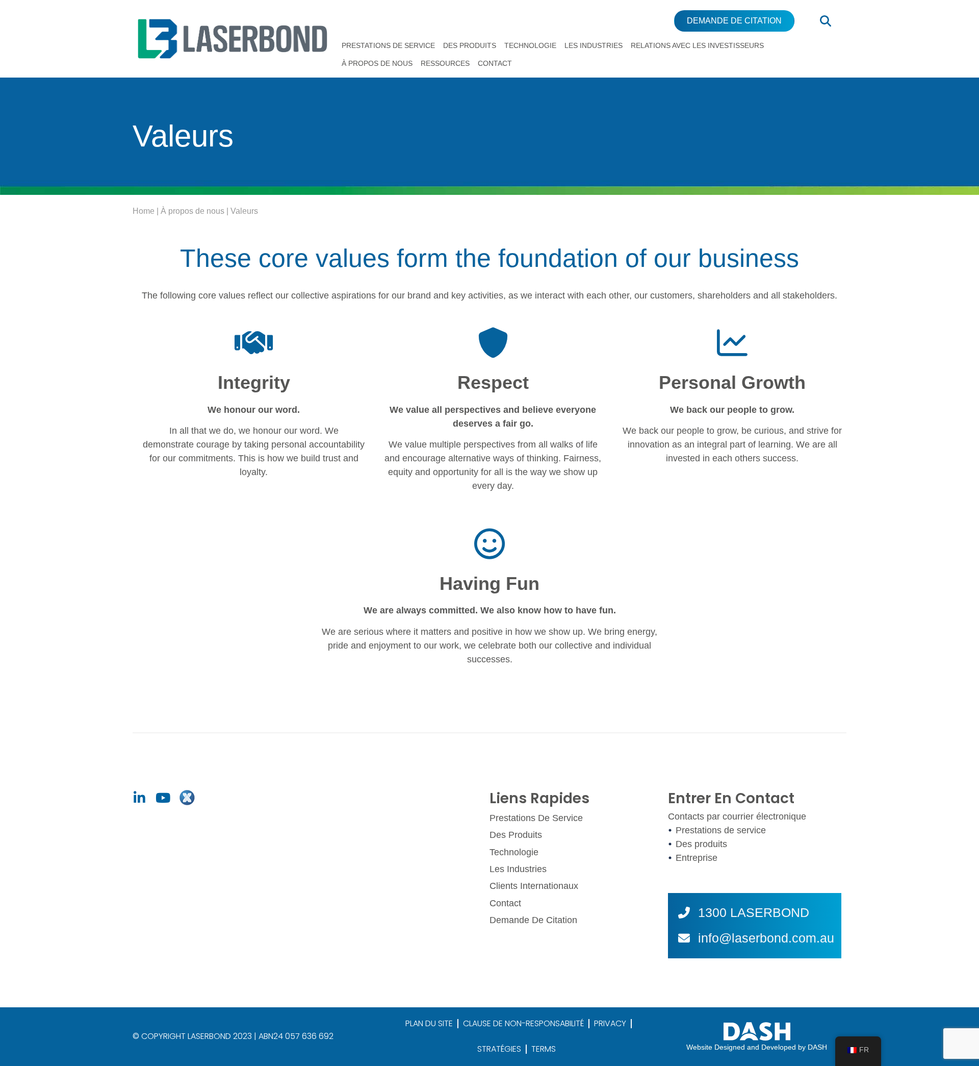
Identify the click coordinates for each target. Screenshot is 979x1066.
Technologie (530, 45)
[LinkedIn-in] (139, 798)
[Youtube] (162, 798)
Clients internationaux (534, 886)
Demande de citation (533, 920)
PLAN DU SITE (429, 1023)
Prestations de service (388, 45)
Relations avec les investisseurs (697, 45)
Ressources (445, 63)
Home (143, 211)
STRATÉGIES (499, 1049)
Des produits (469, 45)
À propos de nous (377, 63)
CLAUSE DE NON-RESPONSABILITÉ (523, 1023)
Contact (495, 63)
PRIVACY (610, 1023)
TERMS (543, 1049)
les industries (593, 45)
